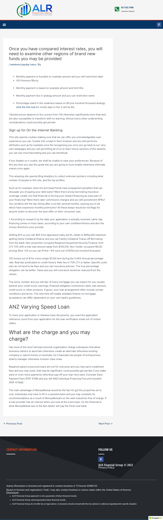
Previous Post (13, 423)
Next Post (106, 423)
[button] (4, 24)
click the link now (25, 107)
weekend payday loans (23, 64)
